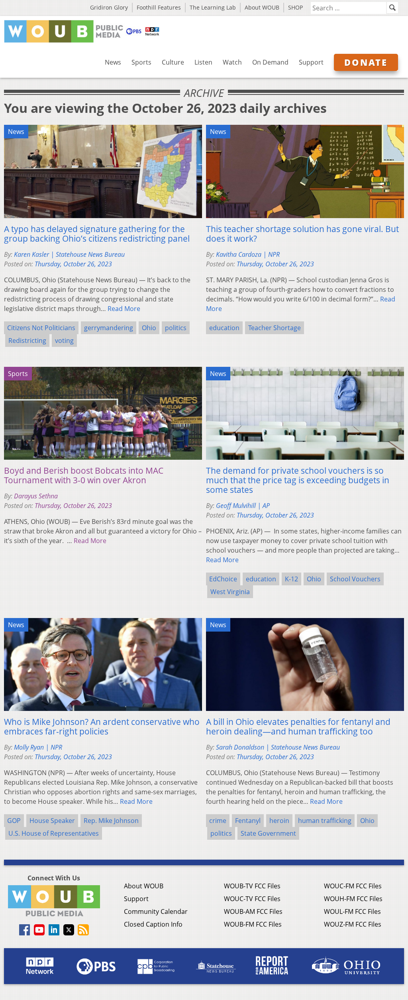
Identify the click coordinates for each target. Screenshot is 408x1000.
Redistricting (27, 340)
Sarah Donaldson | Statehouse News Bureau (278, 747)
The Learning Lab (213, 7)
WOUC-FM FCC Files (353, 886)
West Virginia (230, 591)
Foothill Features (159, 7)
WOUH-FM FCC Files (353, 898)
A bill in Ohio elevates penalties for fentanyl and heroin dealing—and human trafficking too (298, 726)
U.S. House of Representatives (53, 833)
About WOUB (262, 7)
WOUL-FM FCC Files (352, 911)
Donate (366, 62)
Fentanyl (248, 820)
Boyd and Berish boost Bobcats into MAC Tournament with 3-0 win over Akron (83, 475)
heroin (279, 820)
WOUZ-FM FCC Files (352, 924)
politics (175, 327)
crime (217, 820)
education (224, 327)
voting (64, 340)
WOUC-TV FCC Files (252, 898)
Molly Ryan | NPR (38, 747)
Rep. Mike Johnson (111, 820)
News (113, 62)
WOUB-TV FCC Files (252, 886)
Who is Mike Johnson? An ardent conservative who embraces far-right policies (102, 726)
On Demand (270, 62)
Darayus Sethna (36, 496)
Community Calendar (156, 911)
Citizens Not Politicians (41, 327)
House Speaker (52, 820)
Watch (232, 62)
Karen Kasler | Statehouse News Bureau (69, 254)
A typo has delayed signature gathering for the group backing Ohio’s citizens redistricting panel (97, 233)
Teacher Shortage (274, 327)
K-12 (291, 579)
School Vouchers (355, 579)
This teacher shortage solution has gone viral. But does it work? (302, 233)
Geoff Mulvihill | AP (243, 505)
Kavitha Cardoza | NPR (248, 254)
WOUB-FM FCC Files (253, 924)
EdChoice (223, 579)
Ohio (149, 327)
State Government (268, 833)
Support (311, 62)
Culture (173, 62)
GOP (14, 820)
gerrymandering (108, 327)
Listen (203, 62)
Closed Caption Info (153, 924)
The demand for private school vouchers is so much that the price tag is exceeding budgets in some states (297, 480)
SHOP (295, 7)
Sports (141, 62)
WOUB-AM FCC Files (253, 911)
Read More (124, 308)
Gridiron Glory (109, 7)
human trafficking (324, 820)
